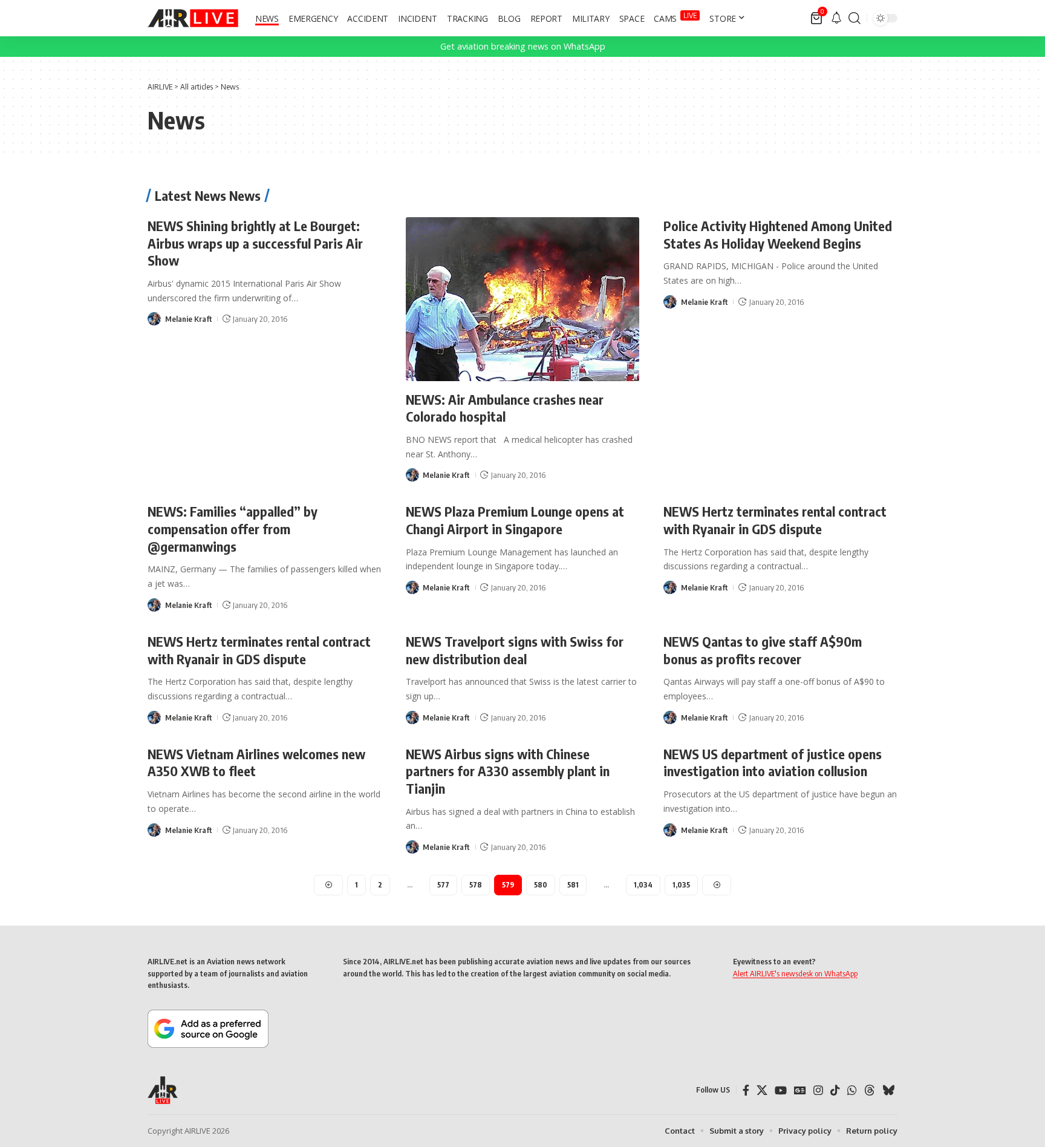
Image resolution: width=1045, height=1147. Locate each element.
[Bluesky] (888, 1090)
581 (573, 884)
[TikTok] (835, 1090)
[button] (854, 18)
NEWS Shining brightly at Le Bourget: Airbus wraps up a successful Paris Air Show (255, 243)
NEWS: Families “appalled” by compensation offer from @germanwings (232, 528)
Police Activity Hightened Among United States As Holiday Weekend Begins (777, 234)
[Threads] (869, 1090)
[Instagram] (818, 1090)
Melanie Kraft (188, 319)
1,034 (643, 884)
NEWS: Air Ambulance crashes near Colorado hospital (505, 408)
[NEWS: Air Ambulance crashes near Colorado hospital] (523, 299)
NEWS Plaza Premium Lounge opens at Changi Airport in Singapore (515, 520)
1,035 (681, 884)
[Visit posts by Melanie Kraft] (154, 318)
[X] (762, 1090)
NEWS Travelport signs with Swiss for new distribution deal (514, 650)
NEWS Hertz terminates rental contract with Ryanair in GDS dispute (775, 520)
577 (443, 884)
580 (540, 884)
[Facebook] (746, 1090)
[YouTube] (781, 1090)
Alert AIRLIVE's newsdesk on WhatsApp (795, 973)
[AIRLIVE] (193, 18)
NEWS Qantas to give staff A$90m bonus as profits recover (762, 650)
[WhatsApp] (852, 1090)
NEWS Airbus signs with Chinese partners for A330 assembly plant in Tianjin (508, 771)
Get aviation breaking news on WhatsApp (522, 46)
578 (475, 884)
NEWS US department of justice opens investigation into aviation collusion (772, 762)
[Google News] (800, 1090)
